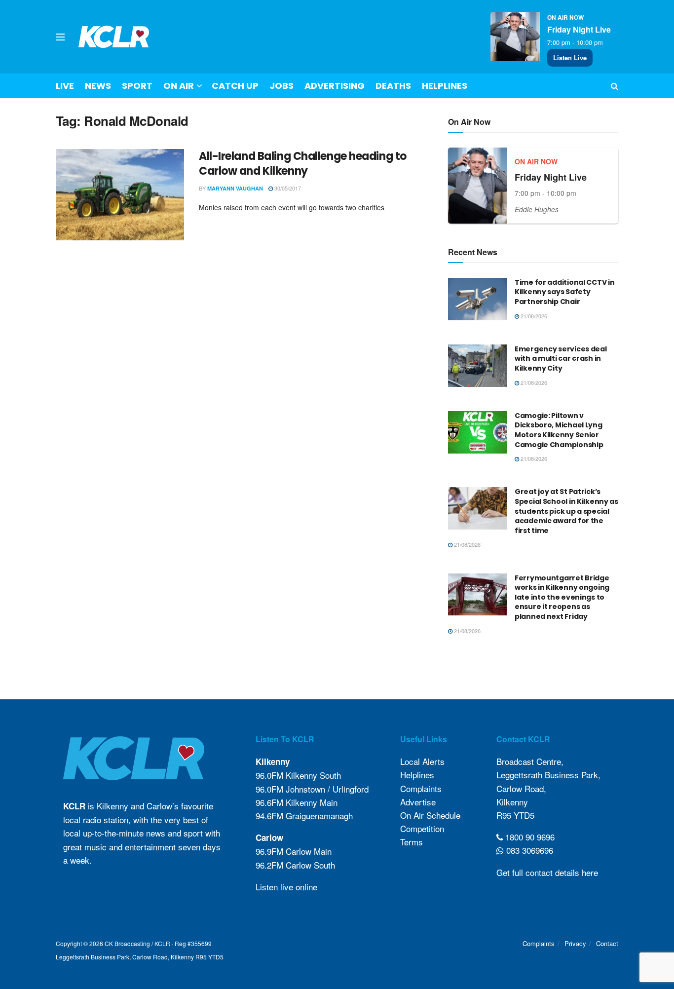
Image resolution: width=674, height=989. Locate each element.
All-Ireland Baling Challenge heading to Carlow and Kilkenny (303, 164)
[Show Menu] (60, 37)
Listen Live (570, 57)
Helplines (444, 85)
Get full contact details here (547, 872)
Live (65, 85)
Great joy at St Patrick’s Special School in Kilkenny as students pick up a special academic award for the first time (566, 511)
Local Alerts (422, 761)
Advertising (334, 85)
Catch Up (235, 85)
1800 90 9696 (529, 837)
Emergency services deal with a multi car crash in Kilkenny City (561, 358)
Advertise (418, 802)
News (98, 85)
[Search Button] (614, 86)
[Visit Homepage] (114, 37)
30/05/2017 (287, 188)
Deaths (393, 85)
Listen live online (286, 886)
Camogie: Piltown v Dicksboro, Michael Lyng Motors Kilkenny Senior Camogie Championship (559, 430)
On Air (178, 85)
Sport (137, 85)
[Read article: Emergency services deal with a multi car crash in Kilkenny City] (477, 365)
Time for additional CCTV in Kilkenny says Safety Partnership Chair (564, 291)
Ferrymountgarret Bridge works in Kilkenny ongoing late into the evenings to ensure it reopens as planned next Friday (562, 597)
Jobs (281, 85)
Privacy (575, 943)
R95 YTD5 (515, 815)
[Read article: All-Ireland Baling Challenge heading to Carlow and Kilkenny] (120, 195)
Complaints (421, 788)
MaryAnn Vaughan (235, 188)
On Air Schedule (430, 815)
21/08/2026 (533, 316)
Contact (607, 943)
